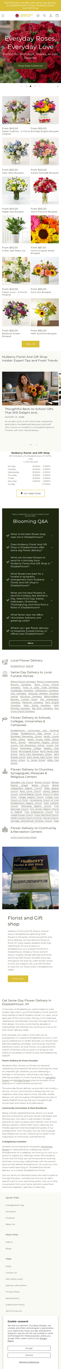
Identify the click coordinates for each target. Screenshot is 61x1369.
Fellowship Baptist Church (36, 806)
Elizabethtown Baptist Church (26, 803)
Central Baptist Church (30, 794)
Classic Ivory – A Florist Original (14, 293)
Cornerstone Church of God (44, 800)
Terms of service (14, 1311)
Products (10, 1218)
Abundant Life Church (22, 782)
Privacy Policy (13, 1291)
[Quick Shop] (37, 15)
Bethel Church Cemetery (23, 681)
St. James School (36, 760)
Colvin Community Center (24, 837)
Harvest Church (50, 818)
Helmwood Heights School (44, 742)
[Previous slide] (21, 86)
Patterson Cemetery (32, 702)
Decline (29, 1355)
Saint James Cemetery (37, 705)
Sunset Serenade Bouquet (45, 173)
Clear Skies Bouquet (13, 173)
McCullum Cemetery (31, 696)
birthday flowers (22, 1080)
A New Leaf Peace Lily (14, 250)
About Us (10, 1224)
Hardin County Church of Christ (26, 818)
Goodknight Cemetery (22, 690)
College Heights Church (30, 797)
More (30, 643)
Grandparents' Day (15, 1205)
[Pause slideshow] (58, 86)
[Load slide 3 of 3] (35, 86)
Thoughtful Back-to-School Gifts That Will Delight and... (29, 410)
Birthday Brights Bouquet (45, 131)
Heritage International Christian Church (31, 821)
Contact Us (11, 1272)
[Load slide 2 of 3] (30, 86)
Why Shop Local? (14, 1279)
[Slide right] (37, 445)
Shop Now (18, 978)
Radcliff (29, 666)
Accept (29, 1348)
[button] (44, 15)
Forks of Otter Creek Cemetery (40, 687)
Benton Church (42, 782)
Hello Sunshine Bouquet (44, 333)
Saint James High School (39, 757)
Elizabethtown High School (36, 733)
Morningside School (29, 751)
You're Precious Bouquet (44, 211)
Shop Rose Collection (30, 65)
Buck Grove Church (30, 791)
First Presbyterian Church (39, 812)
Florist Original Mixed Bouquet (42, 251)
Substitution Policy (15, 1304)
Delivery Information (16, 1285)
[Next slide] (40, 86)
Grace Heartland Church (46, 815)
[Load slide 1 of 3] (26, 86)
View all (30, 344)
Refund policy (12, 1298)
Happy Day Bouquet (13, 211)
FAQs (8, 1266)
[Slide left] (24, 445)
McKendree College (30, 748)
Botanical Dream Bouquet (11, 334)
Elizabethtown (18, 666)
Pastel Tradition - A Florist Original (16, 132)
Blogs (8, 1248)
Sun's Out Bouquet (41, 292)
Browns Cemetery (21, 684)
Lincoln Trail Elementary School (27, 745)
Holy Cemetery (18, 693)
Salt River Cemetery (42, 708)
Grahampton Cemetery (46, 690)
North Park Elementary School (35, 754)
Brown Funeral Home (47, 681)
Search (9, 1242)
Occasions (11, 1211)
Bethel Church (40, 785)
